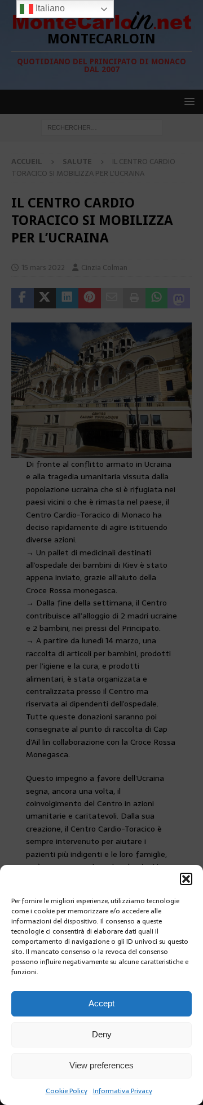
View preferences (101, 1065)
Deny (102, 1034)
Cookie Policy (66, 1091)
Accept (101, 1003)
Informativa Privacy (122, 1091)
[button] (186, 879)
